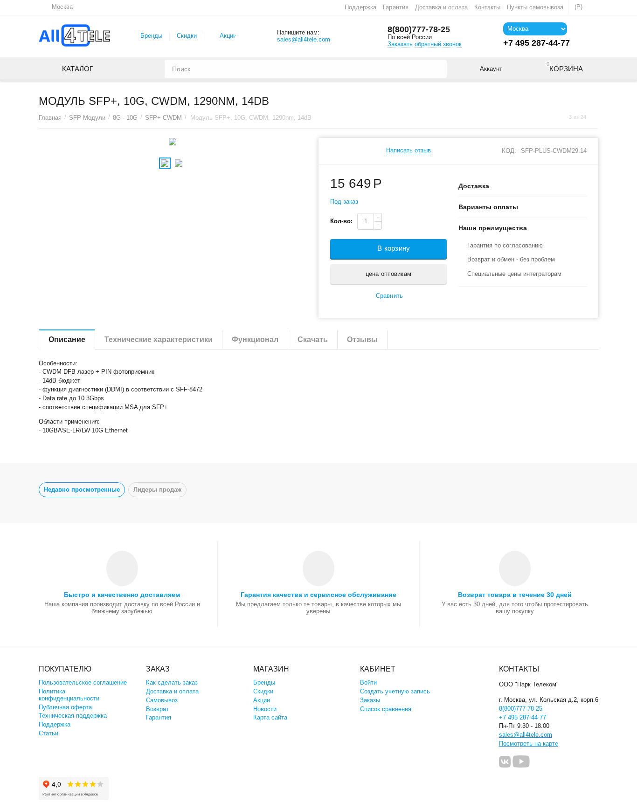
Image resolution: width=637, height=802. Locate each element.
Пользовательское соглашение (83, 682)
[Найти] (437, 69)
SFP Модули (87, 117)
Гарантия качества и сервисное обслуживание (318, 594)
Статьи (48, 733)
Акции (228, 35)
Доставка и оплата (441, 7)
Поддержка (360, 7)
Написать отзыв (408, 150)
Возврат (157, 709)
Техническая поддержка (73, 715)
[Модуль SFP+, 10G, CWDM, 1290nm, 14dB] (173, 141)
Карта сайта (270, 717)
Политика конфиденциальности (69, 695)
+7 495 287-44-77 (522, 717)
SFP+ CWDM (163, 117)
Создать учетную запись (395, 691)
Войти (368, 682)
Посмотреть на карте (528, 743)
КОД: (509, 150)
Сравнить (389, 295)
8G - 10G (125, 117)
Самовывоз (162, 700)
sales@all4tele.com (303, 39)
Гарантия (395, 7)
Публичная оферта (65, 707)
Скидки (187, 35)
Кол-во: (341, 221)
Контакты (487, 7)
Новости (265, 709)
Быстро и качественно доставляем (122, 594)
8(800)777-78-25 (419, 29)
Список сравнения (385, 709)
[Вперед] (595, 117)
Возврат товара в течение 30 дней (515, 594)
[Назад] (560, 117)
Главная (50, 117)
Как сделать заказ (172, 682)
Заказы (370, 700)
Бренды (151, 35)
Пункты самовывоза (535, 7)
